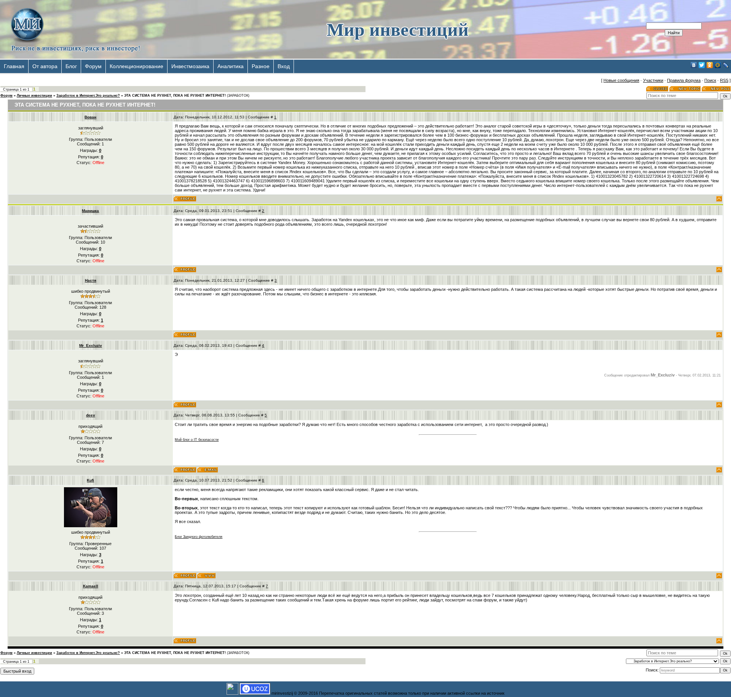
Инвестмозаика (190, 66)
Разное (261, 66)
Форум (93, 66)
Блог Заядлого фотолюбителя (198, 537)
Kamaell (90, 586)
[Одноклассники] (710, 65)
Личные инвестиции (34, 95)
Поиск (710, 80)
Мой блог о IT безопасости (197, 440)
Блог (71, 66)
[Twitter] (702, 65)
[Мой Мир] (718, 65)
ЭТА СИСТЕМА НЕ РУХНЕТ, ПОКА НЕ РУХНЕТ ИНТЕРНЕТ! (175, 95)
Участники (653, 80)
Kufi (90, 480)
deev (90, 415)
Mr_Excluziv (90, 345)
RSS (724, 80)
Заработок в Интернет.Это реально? (88, 95)
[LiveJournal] (726, 65)
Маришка (90, 211)
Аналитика (230, 66)
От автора (44, 66)
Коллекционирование (136, 66)
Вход (284, 66)
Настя (90, 280)
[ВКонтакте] (694, 65)
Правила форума (684, 80)
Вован (90, 117)
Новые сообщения (621, 80)
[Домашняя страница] (206, 575)
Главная (14, 66)
